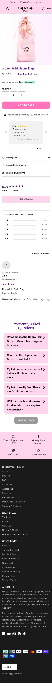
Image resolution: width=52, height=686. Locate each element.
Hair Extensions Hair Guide (14, 534)
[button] (27, 74)
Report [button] (29, 299)
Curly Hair (7, 526)
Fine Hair (6, 521)
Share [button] (35, 299)
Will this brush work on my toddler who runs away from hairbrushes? (24, 405)
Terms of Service (10, 580)
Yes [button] (24, 299)
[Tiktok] (24, 633)
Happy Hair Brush (15, 674)
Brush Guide (8, 497)
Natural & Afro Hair (11, 530)
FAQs (4, 480)
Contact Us (7, 484)
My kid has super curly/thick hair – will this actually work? (25, 373)
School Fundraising (11, 571)
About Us (6, 471)
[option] (26, 39)
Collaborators (8, 567)
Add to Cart (26, 105)
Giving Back (7, 563)
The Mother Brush (11, 550)
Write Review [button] (26, 199)
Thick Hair (7, 517)
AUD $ (7, 667)
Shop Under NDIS (10, 559)
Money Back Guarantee (13, 502)
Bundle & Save (9, 554)
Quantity (6, 89)
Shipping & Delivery (11, 506)
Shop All (6, 545)
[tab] (41, 254)
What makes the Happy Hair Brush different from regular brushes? (24, 341)
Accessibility (8, 489)
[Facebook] (3, 633)
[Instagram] (14, 633)
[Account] (43, 9)
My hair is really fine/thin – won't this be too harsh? (23, 389)
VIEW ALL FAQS (26, 420)
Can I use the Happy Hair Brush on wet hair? (22, 357)
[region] (26, 132)
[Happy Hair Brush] (26, 9)
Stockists (6, 493)
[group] (26, 187)
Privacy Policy (8, 576)
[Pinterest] (19, 633)
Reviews (6, 476)
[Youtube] (9, 633)
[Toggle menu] (3, 9)
